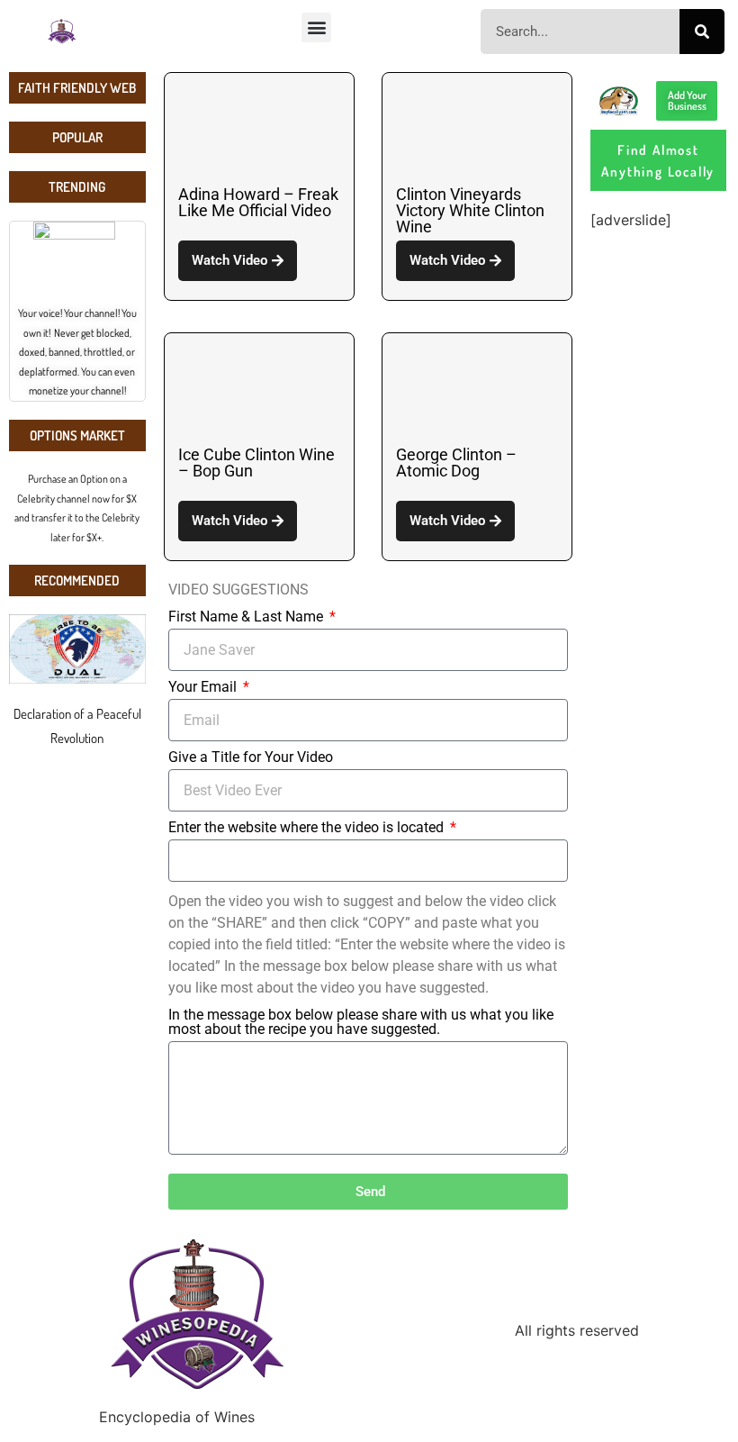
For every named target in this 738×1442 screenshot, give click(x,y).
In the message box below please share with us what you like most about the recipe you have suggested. (361, 1023)
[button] (316, 27)
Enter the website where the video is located (307, 828)
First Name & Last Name (247, 617)
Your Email (204, 687)
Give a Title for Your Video (250, 758)
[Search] (702, 31)
